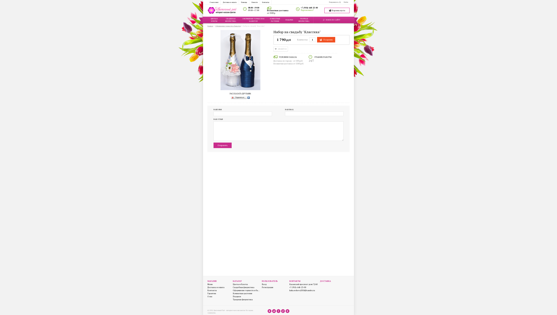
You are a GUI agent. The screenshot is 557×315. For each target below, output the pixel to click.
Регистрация (267, 287)
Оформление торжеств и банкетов (246, 290)
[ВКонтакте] (248, 98)
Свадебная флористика (243, 287)
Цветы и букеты (240, 284)
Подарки (237, 296)
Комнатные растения (242, 293)
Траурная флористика (243, 300)
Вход (264, 284)
